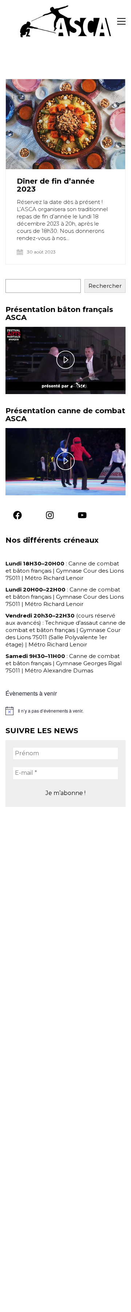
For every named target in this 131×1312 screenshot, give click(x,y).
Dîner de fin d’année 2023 (56, 185)
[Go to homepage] (65, 21)
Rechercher (105, 285)
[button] (121, 21)
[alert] (65, 710)
